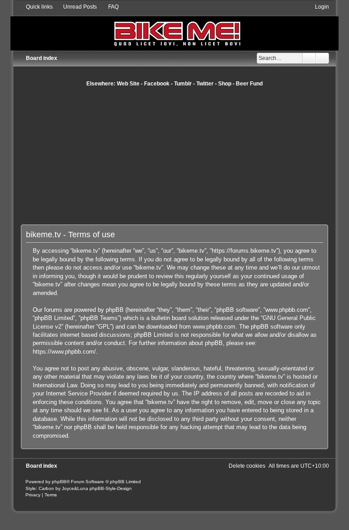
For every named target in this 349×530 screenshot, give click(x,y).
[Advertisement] (185, 155)
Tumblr (183, 83)
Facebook (157, 83)
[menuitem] (76, 7)
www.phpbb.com (214, 326)
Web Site (128, 83)
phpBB (59, 481)
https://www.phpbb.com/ (64, 351)
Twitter (205, 83)
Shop (224, 83)
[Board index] (174, 27)
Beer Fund (249, 83)
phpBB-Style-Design (111, 488)
